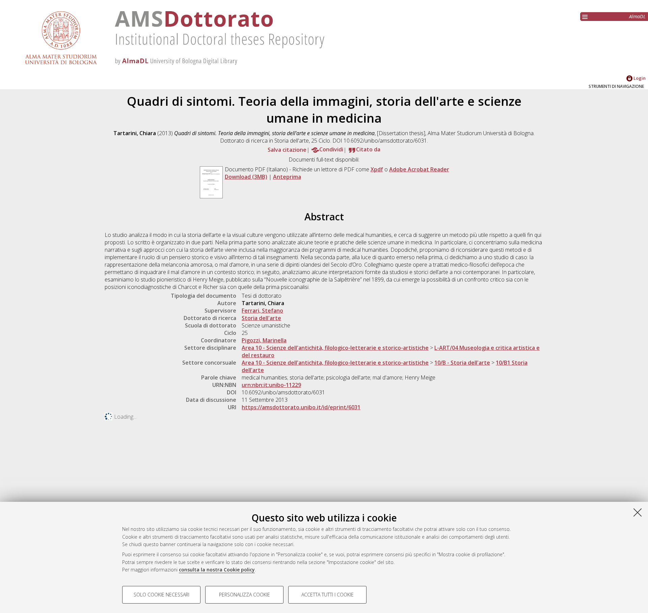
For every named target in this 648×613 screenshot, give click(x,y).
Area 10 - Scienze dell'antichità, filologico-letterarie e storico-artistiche (335, 347)
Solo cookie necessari (161, 594)
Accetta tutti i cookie (327, 594)
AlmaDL (637, 16)
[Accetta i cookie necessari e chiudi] (637, 512)
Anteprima (287, 176)
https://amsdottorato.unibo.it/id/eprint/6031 (301, 407)
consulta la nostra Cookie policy (217, 569)
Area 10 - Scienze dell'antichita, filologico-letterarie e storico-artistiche (335, 362)
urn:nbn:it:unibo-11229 (271, 385)
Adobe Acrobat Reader (419, 169)
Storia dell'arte (261, 318)
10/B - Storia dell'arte (462, 362)
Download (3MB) (246, 176)
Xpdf (377, 169)
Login (639, 78)
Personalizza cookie (244, 594)
